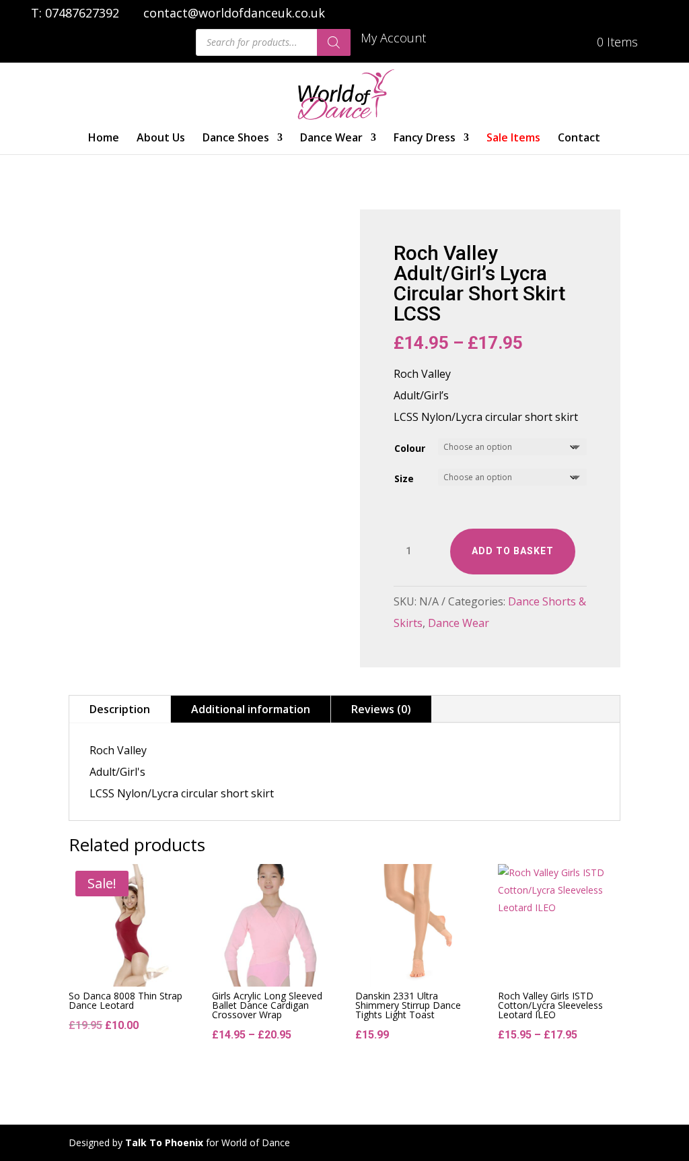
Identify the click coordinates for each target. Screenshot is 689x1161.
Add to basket (513, 550)
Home (103, 139)
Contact (579, 139)
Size (404, 478)
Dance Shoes (236, 139)
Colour (409, 448)
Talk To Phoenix (164, 1142)
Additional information (250, 709)
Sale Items (513, 139)
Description (119, 709)
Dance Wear (331, 139)
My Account (393, 39)
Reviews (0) (381, 709)
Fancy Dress (425, 139)
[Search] (334, 42)
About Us (161, 139)
